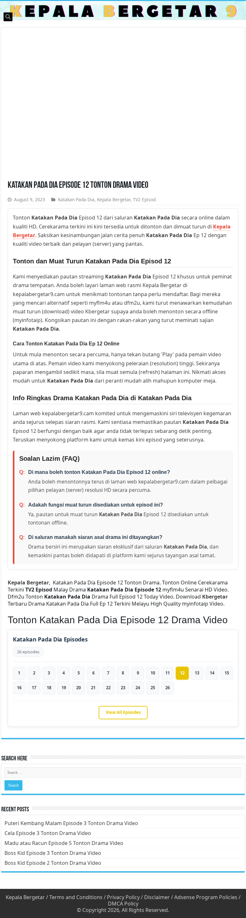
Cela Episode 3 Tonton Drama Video (47, 833)
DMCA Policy (123, 903)
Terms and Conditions (75, 897)
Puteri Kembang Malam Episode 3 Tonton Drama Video (71, 823)
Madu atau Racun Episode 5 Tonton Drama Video (63, 843)
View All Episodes (123, 712)
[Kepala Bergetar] (123, 10)
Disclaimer (157, 897)
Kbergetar (215, 596)
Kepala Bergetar (113, 199)
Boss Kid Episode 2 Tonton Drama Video (52, 862)
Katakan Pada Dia (76, 199)
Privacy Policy (123, 897)
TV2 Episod (144, 199)
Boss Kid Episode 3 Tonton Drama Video (52, 852)
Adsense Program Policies (205, 897)
